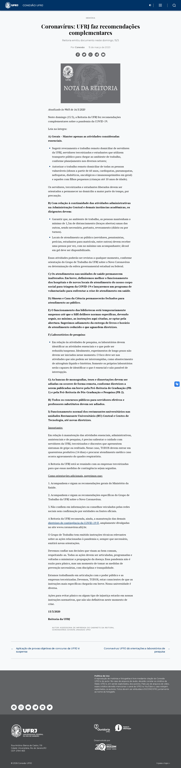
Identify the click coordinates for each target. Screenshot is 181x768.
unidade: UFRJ (83, 630)
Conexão (80, 47)
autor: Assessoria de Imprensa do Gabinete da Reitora (83, 628)
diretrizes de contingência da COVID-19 (72, 523)
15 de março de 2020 (99, 47)
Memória (90, 18)
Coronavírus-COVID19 (63, 630)
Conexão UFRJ (25, 763)
